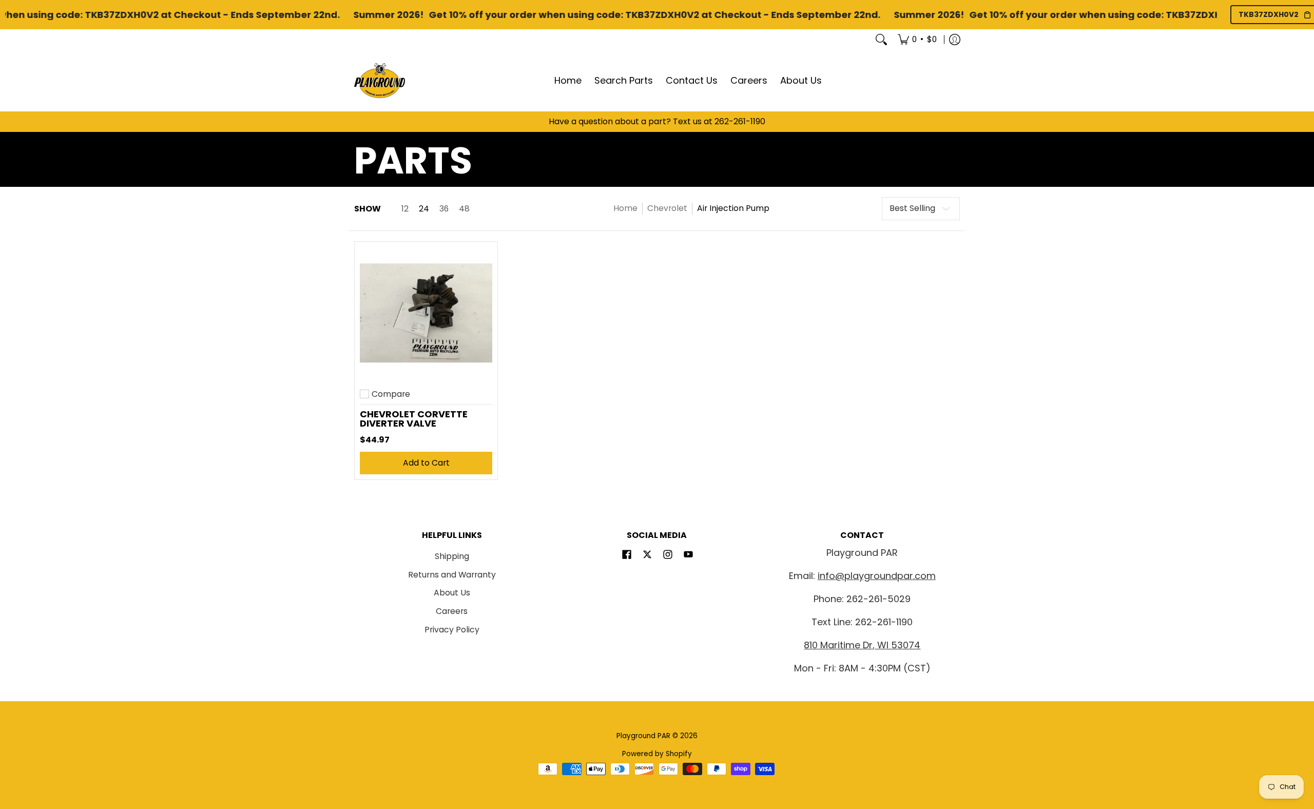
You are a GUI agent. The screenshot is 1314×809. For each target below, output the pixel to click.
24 (424, 209)
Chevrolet (667, 208)
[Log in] (954, 39)
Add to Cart (426, 463)
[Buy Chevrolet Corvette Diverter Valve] (426, 313)
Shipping (452, 556)
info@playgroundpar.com (877, 575)
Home (625, 208)
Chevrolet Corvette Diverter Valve (414, 419)
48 (464, 209)
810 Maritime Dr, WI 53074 (862, 645)
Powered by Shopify (657, 754)
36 (444, 209)
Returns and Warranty (452, 575)
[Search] (881, 39)
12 (405, 209)
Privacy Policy (451, 629)
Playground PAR (643, 736)
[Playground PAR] (379, 80)
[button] (627, 555)
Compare (391, 394)
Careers (452, 611)
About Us (452, 593)
